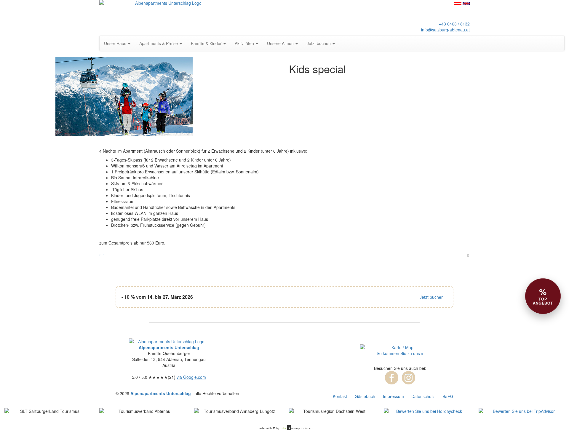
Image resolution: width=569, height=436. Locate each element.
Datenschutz (423, 396)
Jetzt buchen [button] (432, 297)
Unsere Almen (281, 43)
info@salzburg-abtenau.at (445, 30)
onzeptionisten (297, 428)
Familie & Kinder (207, 43)
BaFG (447, 396)
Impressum (393, 396)
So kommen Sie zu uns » (400, 353)
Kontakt (340, 396)
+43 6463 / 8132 (454, 24)
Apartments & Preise (159, 43)
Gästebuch (365, 396)
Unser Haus (115, 43)
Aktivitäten (245, 43)
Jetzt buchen (319, 43)
